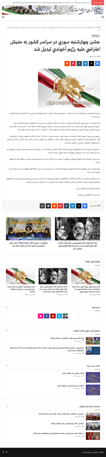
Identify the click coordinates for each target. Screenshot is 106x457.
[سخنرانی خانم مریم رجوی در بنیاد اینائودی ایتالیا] (93, 426)
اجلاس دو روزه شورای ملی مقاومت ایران (70, 386)
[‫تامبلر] (79, 63)
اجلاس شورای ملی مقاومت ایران (73, 373)
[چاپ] (42, 205)
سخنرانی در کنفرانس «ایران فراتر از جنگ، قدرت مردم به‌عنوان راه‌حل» (61, 414)
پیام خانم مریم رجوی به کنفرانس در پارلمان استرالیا (67, 338)
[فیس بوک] (97, 63)
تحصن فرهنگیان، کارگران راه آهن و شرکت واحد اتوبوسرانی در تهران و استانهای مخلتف (21, 289)
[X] (91, 63)
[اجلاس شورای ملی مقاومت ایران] (93, 377)
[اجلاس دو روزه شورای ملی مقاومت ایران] (93, 390)
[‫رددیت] (67, 63)
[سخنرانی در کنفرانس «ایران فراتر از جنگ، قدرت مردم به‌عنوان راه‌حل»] (93, 417)
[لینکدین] (85, 63)
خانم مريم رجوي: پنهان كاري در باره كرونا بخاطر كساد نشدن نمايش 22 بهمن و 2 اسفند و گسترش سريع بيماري (86, 289)
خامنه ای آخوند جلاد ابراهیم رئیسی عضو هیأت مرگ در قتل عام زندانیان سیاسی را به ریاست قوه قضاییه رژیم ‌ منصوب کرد (53, 289)
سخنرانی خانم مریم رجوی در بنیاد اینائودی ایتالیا (67, 423)
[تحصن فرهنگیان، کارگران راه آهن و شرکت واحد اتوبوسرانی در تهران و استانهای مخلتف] (20, 276)
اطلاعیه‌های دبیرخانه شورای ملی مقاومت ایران (80, 28)
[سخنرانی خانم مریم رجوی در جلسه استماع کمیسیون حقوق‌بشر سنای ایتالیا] (93, 436)
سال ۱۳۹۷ (61, 28)
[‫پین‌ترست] (73, 63)
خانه (97, 28)
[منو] (3, 17)
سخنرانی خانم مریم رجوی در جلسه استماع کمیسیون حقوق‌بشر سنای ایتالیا (58, 433)
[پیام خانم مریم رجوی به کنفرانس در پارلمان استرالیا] (93, 341)
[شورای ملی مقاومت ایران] (53, 10)
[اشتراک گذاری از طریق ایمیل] (48, 205)
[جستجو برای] (102, 17)
